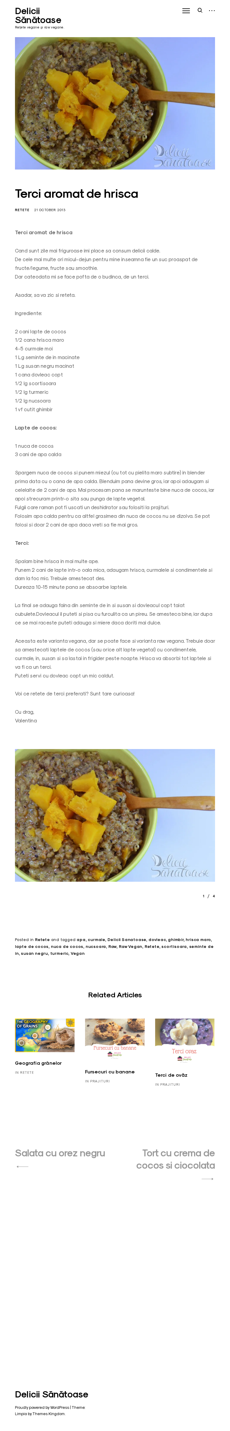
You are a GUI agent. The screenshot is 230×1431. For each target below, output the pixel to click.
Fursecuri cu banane (110, 1072)
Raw (112, 946)
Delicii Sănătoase (38, 15)
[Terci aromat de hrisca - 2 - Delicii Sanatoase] (115, 817)
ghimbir (176, 939)
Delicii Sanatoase (127, 939)
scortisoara (174, 946)
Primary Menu (186, 11)
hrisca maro (198, 939)
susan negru (34, 953)
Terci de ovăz (171, 1075)
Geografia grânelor (38, 1063)
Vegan (78, 953)
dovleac (157, 939)
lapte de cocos (32, 946)
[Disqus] (115, 1275)
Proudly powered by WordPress (42, 1407)
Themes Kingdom (48, 1413)
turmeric (59, 953)
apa (81, 939)
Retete (22, 210)
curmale (96, 939)
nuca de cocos (67, 946)
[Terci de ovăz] (185, 1041)
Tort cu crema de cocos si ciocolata (175, 1159)
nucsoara (96, 946)
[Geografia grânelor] (45, 1035)
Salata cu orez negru (60, 1153)
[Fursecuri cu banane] (115, 1040)
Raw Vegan (130, 946)
